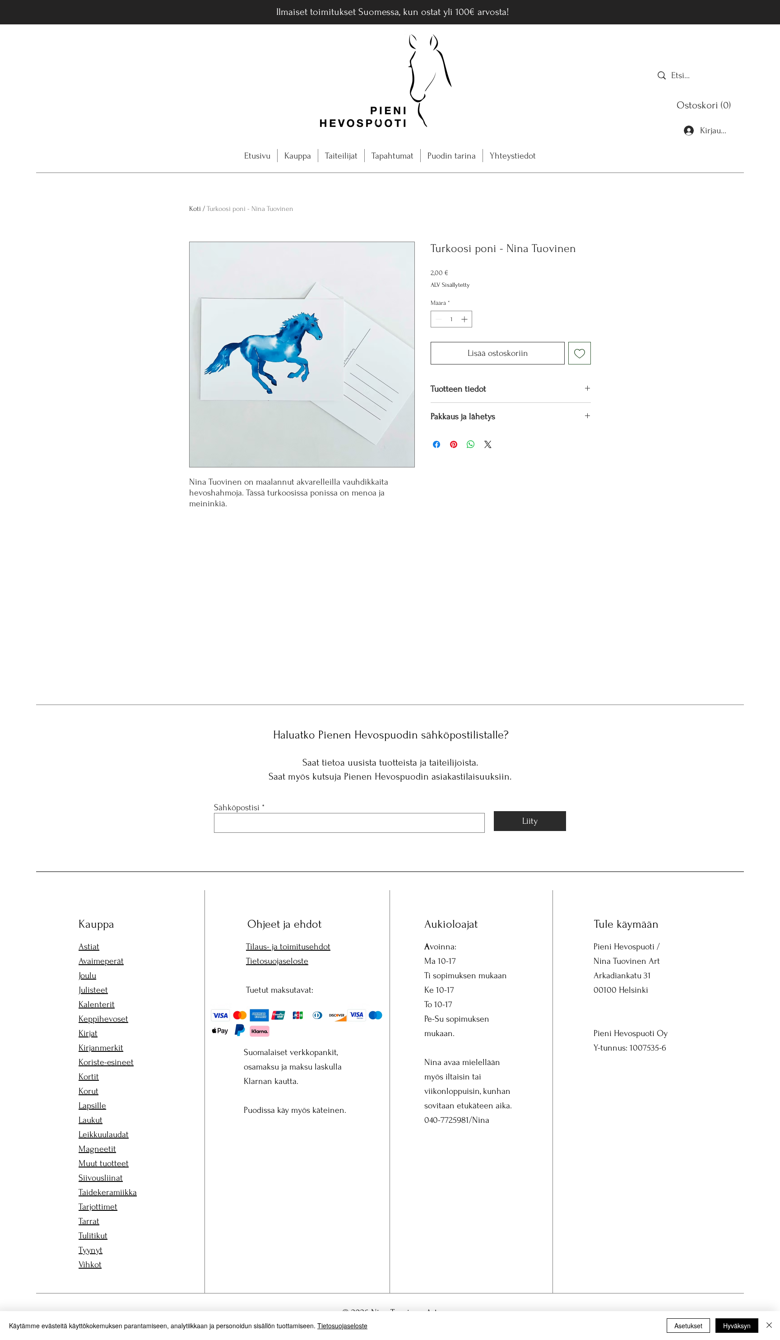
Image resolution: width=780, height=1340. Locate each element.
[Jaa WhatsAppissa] (470, 444)
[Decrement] (437, 319)
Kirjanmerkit (101, 1048)
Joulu (87, 975)
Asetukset (688, 1325)
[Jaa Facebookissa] (436, 444)
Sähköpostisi (237, 807)
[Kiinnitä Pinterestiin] (453, 444)
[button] (706, 105)
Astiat (89, 947)
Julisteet (93, 990)
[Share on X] (488, 444)
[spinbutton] (451, 319)
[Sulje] (769, 1325)
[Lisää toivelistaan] (579, 353)
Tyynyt (90, 1250)
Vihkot (90, 1265)
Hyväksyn (737, 1325)
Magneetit (97, 1149)
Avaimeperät (101, 961)
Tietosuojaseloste (277, 961)
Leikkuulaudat (104, 1134)
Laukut (90, 1120)
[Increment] (465, 319)
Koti (195, 209)
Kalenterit (97, 1004)
